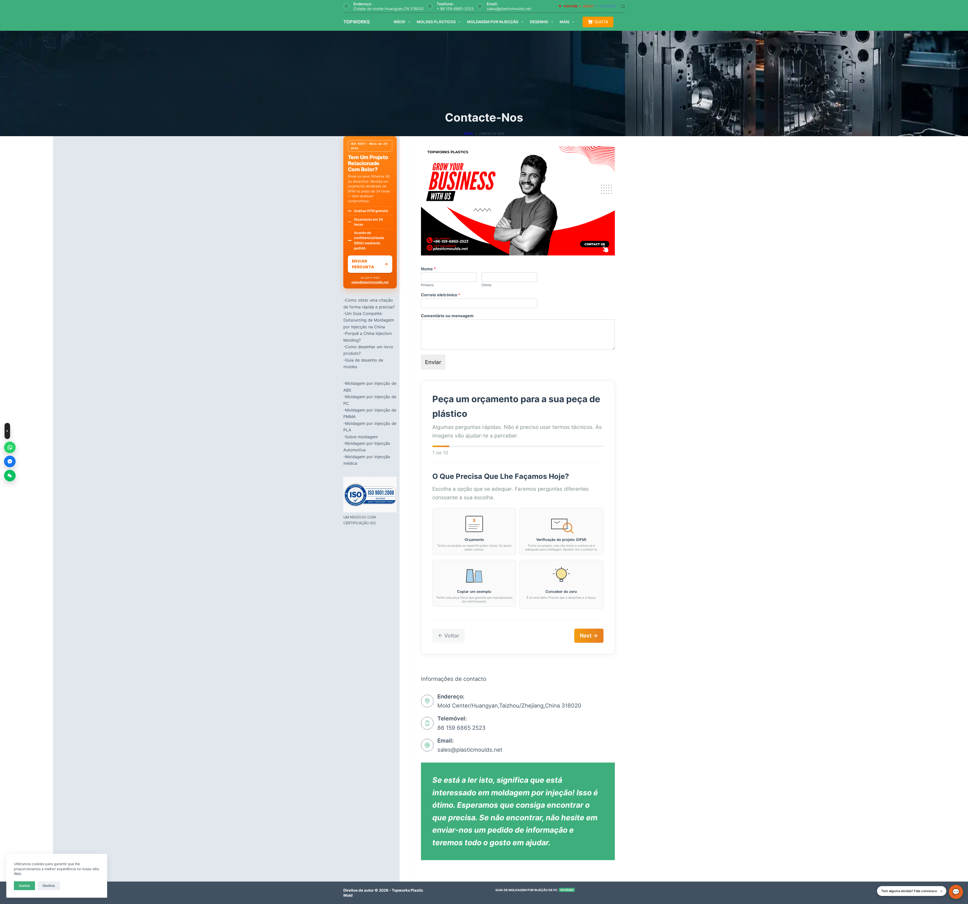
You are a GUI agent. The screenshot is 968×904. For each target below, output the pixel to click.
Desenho (539, 21)
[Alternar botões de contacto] (7, 431)
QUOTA (601, 21)
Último (486, 285)
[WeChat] (10, 475)
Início (399, 21)
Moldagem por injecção (493, 21)
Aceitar (24, 886)
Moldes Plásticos (436, 21)
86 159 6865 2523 (461, 727)
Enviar (433, 362)
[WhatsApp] (10, 447)
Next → (589, 635)
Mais (564, 21)
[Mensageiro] (10, 461)
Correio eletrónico (440, 294)
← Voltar (448, 635)
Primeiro (427, 285)
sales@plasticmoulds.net (509, 8)
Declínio (49, 886)
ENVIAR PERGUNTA (370, 264)
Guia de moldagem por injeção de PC (534, 890)
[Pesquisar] (623, 6)
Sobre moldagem (361, 436)
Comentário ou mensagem (447, 315)
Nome (428, 268)
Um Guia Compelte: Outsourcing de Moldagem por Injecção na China (368, 320)
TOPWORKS (356, 21)
